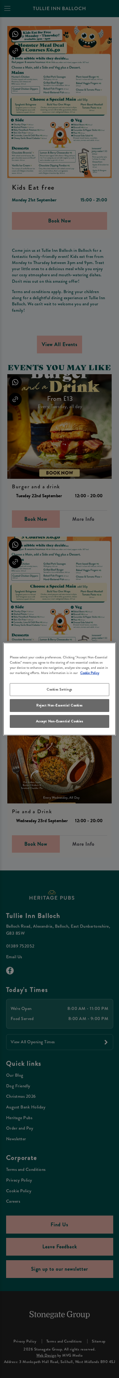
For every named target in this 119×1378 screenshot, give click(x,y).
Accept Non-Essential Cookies (59, 721)
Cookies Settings (59, 689)
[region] (59, 689)
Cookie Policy (89, 672)
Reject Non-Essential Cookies (59, 705)
